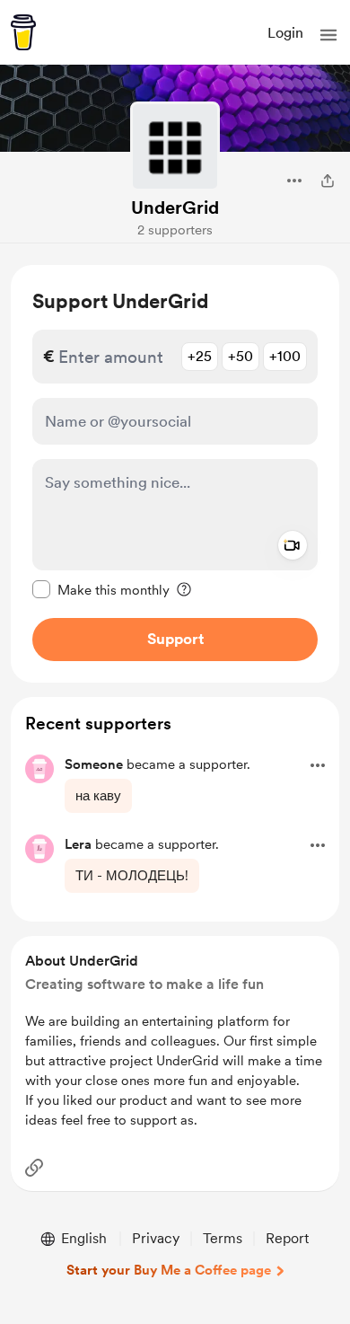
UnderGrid (175, 207)
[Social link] (34, 1168)
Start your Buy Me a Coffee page (168, 1270)
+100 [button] (285, 356)
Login (285, 32)
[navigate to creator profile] (175, 146)
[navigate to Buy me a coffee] (23, 32)
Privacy (155, 1238)
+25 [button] (200, 356)
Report (287, 1238)
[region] (175, 474)
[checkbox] (101, 589)
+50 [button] (240, 356)
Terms (222, 1238)
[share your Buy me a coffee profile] (327, 180)
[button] (328, 35)
